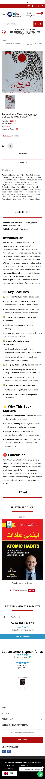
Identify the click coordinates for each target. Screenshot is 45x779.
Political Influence (23, 187)
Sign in (29, 13)
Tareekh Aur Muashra (17, 196)
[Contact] (38, 6)
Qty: (3, 146)
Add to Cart (23, 153)
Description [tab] (22, 211)
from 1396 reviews (21, 657)
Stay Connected (10, 746)
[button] (20, 688)
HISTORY (12, 121)
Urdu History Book (20, 199)
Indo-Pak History (19, 182)
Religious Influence (20, 189)
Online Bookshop (8, 187)
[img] (22, 655)
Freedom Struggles (9, 180)
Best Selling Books (33, 175)
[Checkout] (42, 6)
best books (10, 175)
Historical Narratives (26, 180)
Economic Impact (22, 177)
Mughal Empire (7, 184)
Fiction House (35, 177)
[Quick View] (32, 555)
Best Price (20, 175)
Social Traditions (22, 194)
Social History (7, 192)
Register (31, 15)
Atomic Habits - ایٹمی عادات (22, 583)
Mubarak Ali (32, 182)
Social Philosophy (20, 192)
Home (4, 41)
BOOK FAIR (22, 517)
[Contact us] (40, 774)
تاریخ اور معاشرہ (34, 199)
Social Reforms (35, 192)
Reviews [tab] (22, 491)
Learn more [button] (9, 768)
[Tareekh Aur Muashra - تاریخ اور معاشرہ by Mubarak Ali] (10, 102)
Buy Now (23, 162)
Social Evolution (35, 189)
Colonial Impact (8, 177)
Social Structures (8, 194)
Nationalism (19, 184)
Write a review (22, 636)
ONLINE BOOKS (32, 184)
